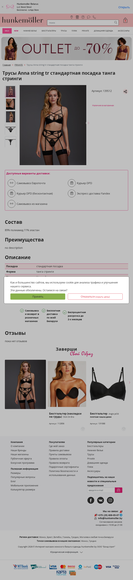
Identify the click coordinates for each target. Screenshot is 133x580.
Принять (37, 296)
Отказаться (95, 296)
